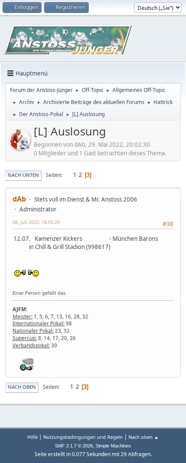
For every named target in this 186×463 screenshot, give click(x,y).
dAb (19, 199)
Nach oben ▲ (143, 437)
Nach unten (23, 175)
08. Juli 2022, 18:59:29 (36, 222)
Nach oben (22, 387)
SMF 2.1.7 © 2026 (74, 445)
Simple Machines (113, 445)
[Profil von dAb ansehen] (21, 147)
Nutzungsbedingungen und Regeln (83, 437)
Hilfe (32, 437)
